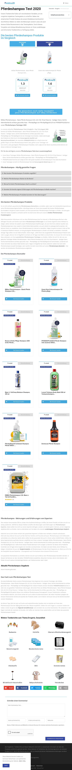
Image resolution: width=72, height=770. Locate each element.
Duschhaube (59, 649)
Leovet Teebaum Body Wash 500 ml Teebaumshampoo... (53, 393)
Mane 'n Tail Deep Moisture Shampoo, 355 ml (17, 393)
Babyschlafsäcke (36, 682)
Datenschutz (39, 765)
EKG (36, 666)
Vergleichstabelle (25, 549)
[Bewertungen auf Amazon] (8, 499)
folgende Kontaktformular (25, 608)
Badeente (12, 632)
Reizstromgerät (13, 649)
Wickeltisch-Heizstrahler (12, 682)
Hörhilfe (36, 632)
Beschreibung (25, 260)
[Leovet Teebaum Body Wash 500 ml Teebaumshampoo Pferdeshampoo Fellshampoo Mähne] (54, 380)
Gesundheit (40, 618)
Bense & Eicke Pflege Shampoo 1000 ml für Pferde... (17, 341)
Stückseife (12, 666)
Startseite (51, 8)
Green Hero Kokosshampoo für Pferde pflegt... (52, 290)
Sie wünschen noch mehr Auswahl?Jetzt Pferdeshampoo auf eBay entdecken (36, 112)
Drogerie (57, 8)
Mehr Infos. (22, 761)
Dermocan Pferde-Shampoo (51, 444)
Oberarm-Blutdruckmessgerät (59, 632)
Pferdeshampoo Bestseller (57, 246)
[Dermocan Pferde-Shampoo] (54, 431)
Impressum (32, 765)
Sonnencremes (59, 666)
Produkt (9, 260)
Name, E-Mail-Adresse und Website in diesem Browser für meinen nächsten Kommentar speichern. (35, 725)
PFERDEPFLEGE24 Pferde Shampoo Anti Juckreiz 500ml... (54, 341)
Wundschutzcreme (36, 649)
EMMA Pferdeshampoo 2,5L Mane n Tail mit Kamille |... (17, 496)
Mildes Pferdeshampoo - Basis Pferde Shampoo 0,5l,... (17, 290)
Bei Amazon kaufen (23, 95)
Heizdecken (59, 682)
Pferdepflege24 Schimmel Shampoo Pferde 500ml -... (17, 444)
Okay (6, 765)
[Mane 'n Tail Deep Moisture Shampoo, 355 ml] (18, 380)
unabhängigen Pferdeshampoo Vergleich (57, 529)
